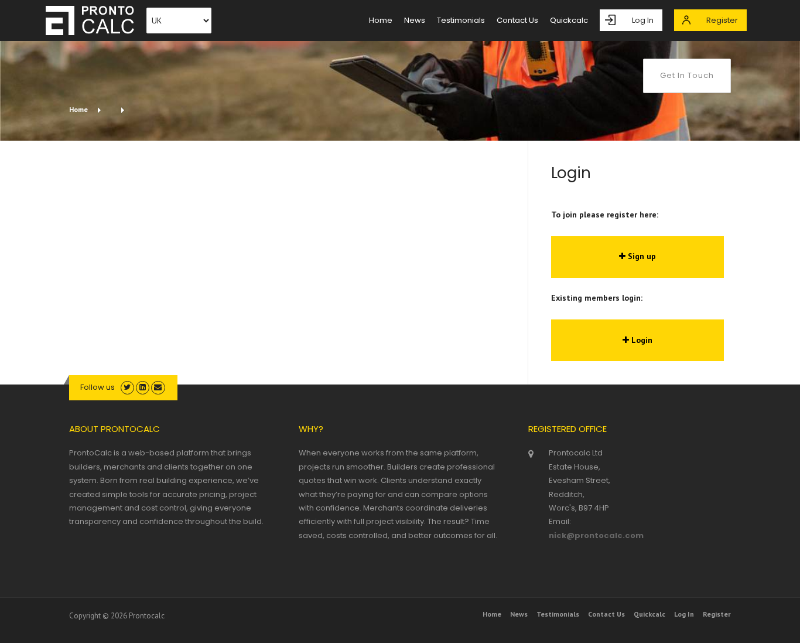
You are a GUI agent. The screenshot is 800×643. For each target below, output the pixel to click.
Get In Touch (687, 75)
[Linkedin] (142, 387)
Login (640, 340)
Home (78, 109)
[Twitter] (127, 387)
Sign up (640, 256)
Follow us (97, 387)
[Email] (158, 387)
